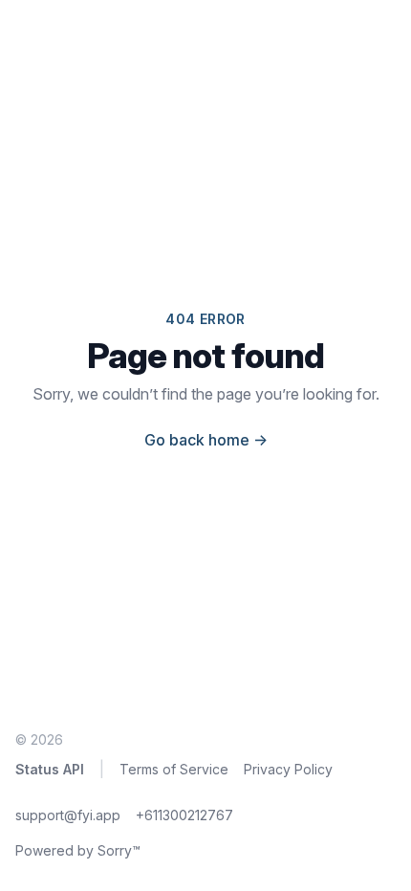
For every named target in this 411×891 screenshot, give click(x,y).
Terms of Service (173, 769)
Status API (49, 769)
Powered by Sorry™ (78, 850)
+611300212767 (184, 815)
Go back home (206, 439)
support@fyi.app (67, 815)
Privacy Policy (288, 769)
